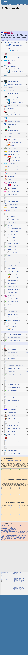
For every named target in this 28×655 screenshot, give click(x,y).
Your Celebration (15, 160)
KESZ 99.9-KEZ (11, 213)
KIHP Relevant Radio (12, 422)
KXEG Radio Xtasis (12, 418)
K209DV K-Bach (10, 74)
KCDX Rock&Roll (11, 265)
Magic (12, 216)
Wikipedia (8, 476)
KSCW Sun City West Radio (13, 262)
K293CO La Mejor (11, 308)
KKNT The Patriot (11, 390)
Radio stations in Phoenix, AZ (17, 572)
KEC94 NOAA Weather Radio (14, 340)
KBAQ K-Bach (11, 66)
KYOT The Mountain (12, 154)
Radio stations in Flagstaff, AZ (18, 574)
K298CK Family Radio (13, 320)
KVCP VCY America (12, 42)
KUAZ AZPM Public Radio (12, 447)
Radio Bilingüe (14, 68)
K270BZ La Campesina (13, 243)
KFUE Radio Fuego (11, 311)
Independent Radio (15, 142)
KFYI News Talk (15, 157)
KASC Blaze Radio (12, 425)
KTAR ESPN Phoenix (12, 358)
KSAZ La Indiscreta (11, 352)
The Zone (13, 274)
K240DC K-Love (10, 163)
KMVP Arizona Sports (12, 201)
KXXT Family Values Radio (14, 397)
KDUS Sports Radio (15, 228)
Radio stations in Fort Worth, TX (18, 586)
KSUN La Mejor (11, 431)
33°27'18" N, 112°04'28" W (13, 460)
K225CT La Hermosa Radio (13, 121)
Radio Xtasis (14, 277)
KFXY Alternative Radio (12, 204)
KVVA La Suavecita (12, 314)
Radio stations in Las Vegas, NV (18, 582)
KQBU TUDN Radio (11, 286)
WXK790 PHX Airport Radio (14, 453)
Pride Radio (14, 185)
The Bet (13, 326)
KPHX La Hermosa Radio (13, 438)
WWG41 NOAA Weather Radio (14, 334)
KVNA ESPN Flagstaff (12, 355)
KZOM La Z (10, 179)
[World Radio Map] (6, 4)
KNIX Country (11, 249)
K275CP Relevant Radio (12, 258)
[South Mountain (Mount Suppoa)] (5, 493)
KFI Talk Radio (10, 362)
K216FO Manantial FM (12, 93)
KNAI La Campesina (12, 384)
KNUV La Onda (11, 409)
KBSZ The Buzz (10, 415)
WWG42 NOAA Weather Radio (13, 337)
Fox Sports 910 (14, 219)
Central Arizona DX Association (8, 528)
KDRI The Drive (10, 381)
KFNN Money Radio (12, 441)
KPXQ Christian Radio (13, 428)
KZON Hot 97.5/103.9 (12, 271)
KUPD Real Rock (11, 194)
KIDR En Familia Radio (13, 368)
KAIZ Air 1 (10, 295)
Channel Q (13, 237)
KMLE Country (11, 323)
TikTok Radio (14, 252)
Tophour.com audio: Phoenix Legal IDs (10, 536)
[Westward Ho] (5, 474)
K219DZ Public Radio (12, 105)
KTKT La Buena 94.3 (11, 393)
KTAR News (10, 112)
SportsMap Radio (11, 402)
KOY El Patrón (11, 412)
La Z (12, 145)
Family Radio (14, 50)
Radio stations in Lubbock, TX (18, 590)
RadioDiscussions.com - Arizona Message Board (12, 538)
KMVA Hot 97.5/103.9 (12, 191)
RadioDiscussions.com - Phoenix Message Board (12, 537)
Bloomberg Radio (11, 292)
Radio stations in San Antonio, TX (18, 588)
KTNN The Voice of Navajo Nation (14, 365)
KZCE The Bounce (12, 231)
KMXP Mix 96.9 (11, 182)
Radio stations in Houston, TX (18, 587)
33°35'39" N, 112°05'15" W (13, 505)
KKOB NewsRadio (11, 371)
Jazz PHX (13, 99)
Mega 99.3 (13, 329)
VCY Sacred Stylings (16, 45)
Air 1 (12, 63)
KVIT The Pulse (10, 53)
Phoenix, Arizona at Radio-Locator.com (10, 539)
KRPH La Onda (10, 210)
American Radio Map (21, 4)
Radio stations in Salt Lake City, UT (18, 580)
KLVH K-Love (10, 90)
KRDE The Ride (10, 136)
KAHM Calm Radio (11, 246)
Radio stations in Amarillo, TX (17, 589)
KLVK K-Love (10, 60)
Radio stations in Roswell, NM (18, 579)
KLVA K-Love (10, 78)
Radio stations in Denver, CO (17, 581)
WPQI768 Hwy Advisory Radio (14, 346)
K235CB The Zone (11, 148)
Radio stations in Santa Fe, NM (18, 577)
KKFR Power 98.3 (11, 198)
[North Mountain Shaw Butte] (5, 513)
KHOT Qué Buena (12, 301)
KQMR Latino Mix (11, 222)
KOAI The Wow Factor (13, 151)
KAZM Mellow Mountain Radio (13, 374)
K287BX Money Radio (13, 289)
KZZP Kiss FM (11, 283)
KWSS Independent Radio (12, 133)
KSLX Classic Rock (12, 225)
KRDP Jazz (9, 87)
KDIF (8, 255)
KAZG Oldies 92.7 (11, 434)
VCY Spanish (14, 48)
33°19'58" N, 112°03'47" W (13, 482)
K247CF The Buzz (12, 188)
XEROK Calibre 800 (11, 377)
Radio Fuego (14, 317)
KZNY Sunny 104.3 (12, 280)
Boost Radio (14, 298)
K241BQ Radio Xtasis (12, 166)
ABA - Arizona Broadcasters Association (10, 525)
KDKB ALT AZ (11, 124)
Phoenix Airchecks (5, 530)
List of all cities (4, 579)
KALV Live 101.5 (11, 234)
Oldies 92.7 (13, 127)
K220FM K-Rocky (11, 108)
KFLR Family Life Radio (13, 81)
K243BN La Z (10, 176)
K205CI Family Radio (12, 57)
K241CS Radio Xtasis (12, 169)
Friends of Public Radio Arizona (8, 529)
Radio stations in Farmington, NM (18, 578)
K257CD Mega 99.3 (12, 207)
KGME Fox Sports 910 (13, 387)
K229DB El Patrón (12, 130)
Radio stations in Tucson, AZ (17, 573)
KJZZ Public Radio (12, 97)
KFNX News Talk (11, 406)
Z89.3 (12, 240)
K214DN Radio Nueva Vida (14, 84)
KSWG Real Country (11, 173)
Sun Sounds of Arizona (16, 71)
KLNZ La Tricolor (11, 268)
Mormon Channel (15, 114)
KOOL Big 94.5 (11, 139)
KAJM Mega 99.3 (11, 450)
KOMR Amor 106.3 (12, 304)
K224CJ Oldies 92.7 (12, 118)
